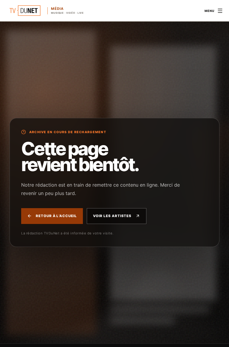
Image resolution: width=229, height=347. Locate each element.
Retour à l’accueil (56, 216)
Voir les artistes (112, 216)
